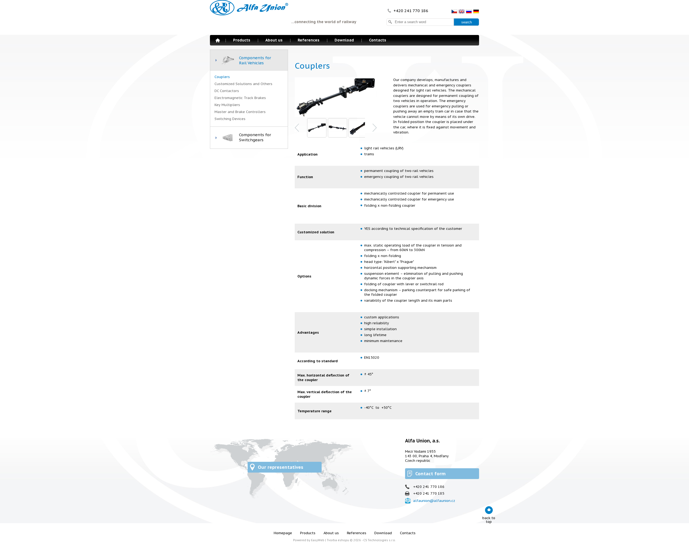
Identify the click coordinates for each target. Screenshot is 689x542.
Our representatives (280, 467)
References (308, 40)
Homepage (217, 40)
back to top (488, 520)
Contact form (430, 474)
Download (344, 40)
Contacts (377, 40)
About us (274, 40)
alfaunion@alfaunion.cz (434, 500)
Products (241, 40)
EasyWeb (317, 540)
